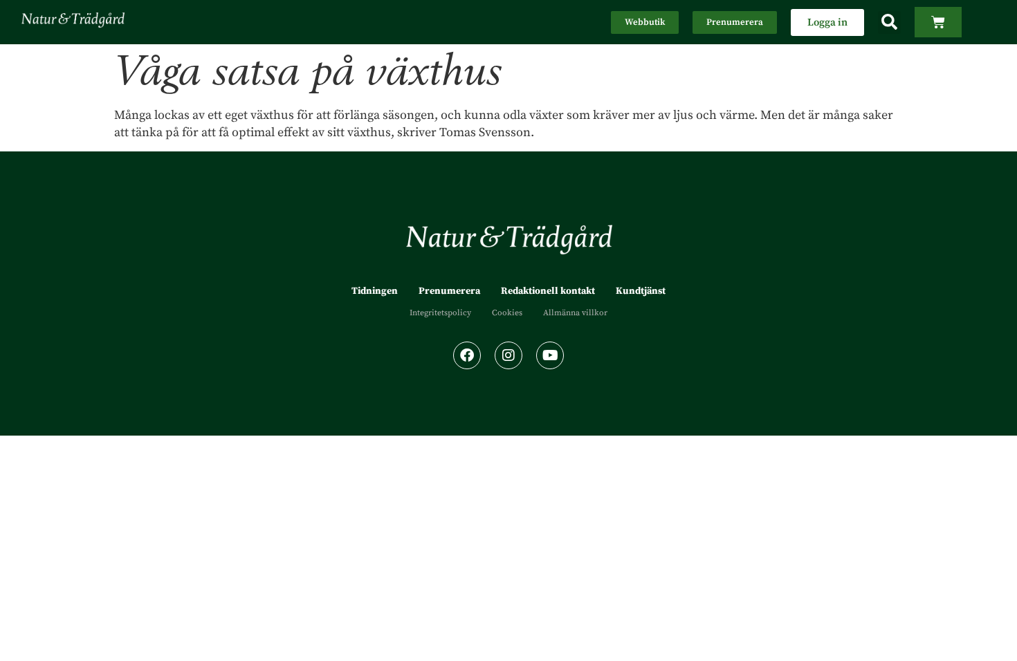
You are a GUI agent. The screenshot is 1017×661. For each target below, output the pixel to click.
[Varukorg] (938, 22)
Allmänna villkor (575, 313)
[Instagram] (508, 355)
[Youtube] (550, 355)
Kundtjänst (641, 291)
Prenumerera (449, 291)
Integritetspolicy (440, 313)
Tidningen (374, 291)
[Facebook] (467, 355)
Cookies (507, 313)
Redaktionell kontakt (548, 291)
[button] (889, 22)
